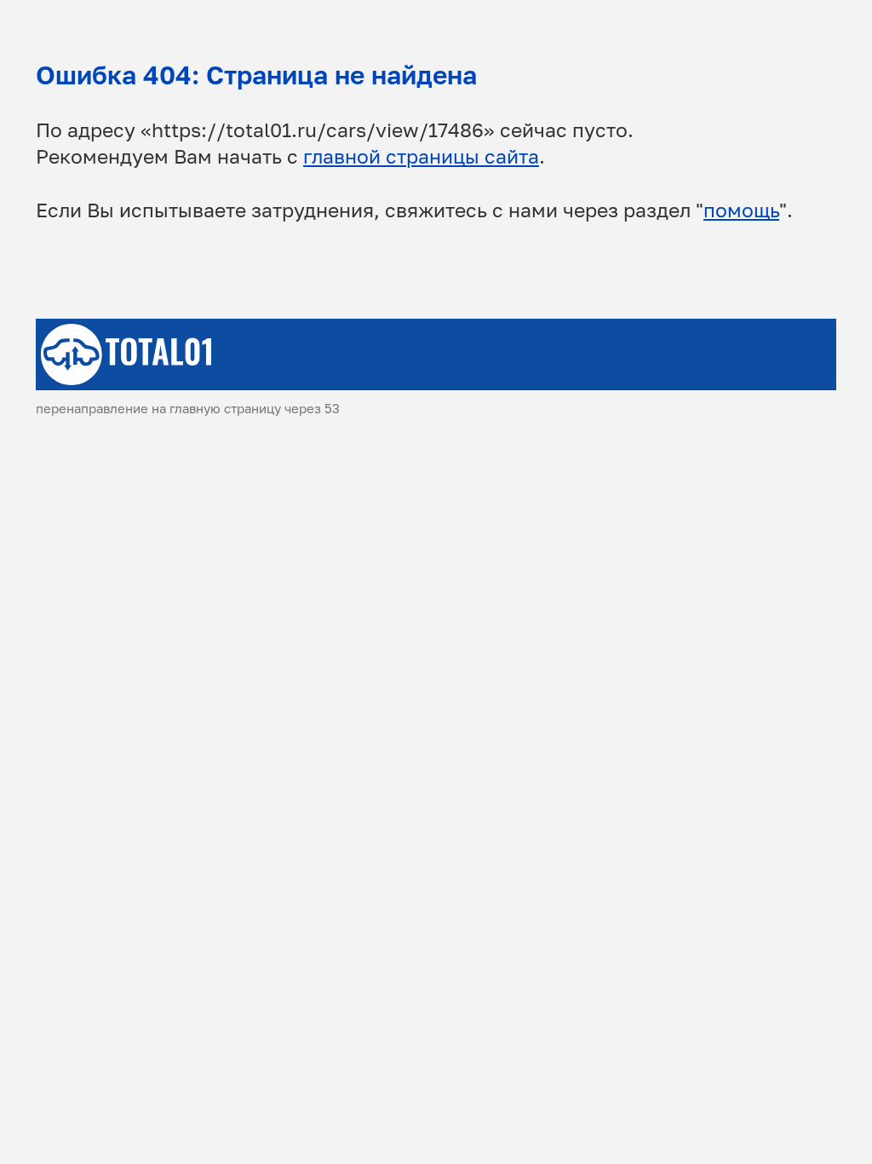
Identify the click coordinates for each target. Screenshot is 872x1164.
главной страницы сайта (421, 156)
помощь (741, 210)
